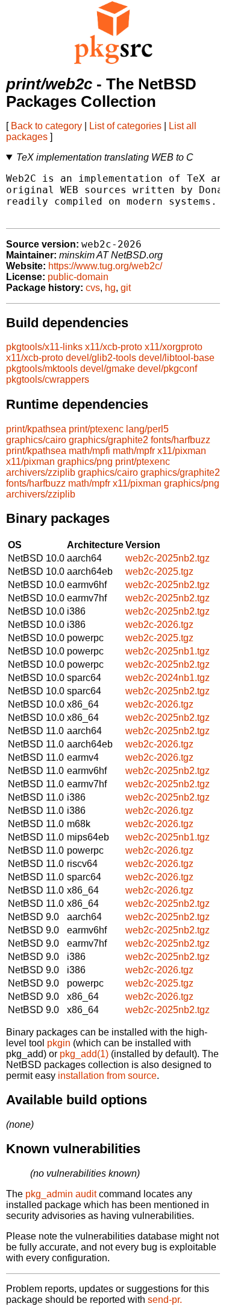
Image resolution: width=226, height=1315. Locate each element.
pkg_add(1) (84, 1054)
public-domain (78, 277)
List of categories (125, 126)
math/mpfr (134, 451)
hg (110, 288)
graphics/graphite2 (108, 440)
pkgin (59, 1043)
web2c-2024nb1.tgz (167, 678)
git (126, 288)
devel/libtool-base (177, 358)
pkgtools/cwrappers (47, 379)
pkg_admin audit (60, 1194)
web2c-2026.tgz (159, 624)
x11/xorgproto (173, 347)
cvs (93, 288)
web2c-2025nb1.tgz (167, 651)
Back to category (46, 126)
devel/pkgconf (167, 368)
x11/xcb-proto (113, 347)
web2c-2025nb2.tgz (167, 558)
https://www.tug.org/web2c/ (105, 266)
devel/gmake (107, 368)
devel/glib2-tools (101, 358)
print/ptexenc (96, 429)
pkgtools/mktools (42, 368)
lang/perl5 (147, 429)
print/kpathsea (36, 429)
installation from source (107, 1075)
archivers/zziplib (40, 472)
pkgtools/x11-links (44, 347)
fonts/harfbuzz (180, 440)
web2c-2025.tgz (159, 571)
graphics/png (85, 461)
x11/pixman (181, 451)
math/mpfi (89, 451)
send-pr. (165, 1299)
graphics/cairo (36, 440)
